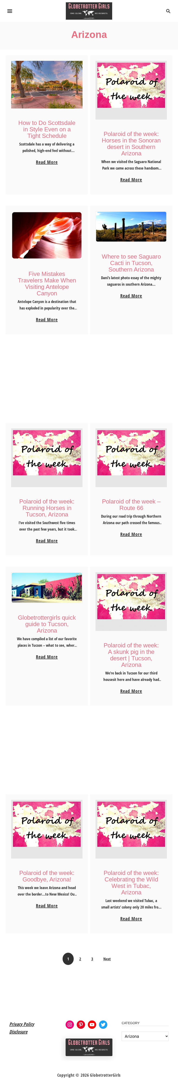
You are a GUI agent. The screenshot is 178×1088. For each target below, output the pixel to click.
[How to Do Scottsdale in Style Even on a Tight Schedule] (47, 84)
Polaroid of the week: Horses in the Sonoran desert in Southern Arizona (131, 143)
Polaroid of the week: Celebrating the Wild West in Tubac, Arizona (131, 882)
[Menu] (9, 11)
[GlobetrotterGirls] (89, 10)
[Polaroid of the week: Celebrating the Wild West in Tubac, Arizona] (131, 829)
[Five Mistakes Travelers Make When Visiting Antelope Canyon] (47, 235)
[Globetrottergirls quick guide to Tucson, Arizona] (47, 587)
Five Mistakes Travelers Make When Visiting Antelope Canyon (47, 283)
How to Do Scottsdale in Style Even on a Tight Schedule (46, 129)
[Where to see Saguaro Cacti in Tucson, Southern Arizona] (131, 226)
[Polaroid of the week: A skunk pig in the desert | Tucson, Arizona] (131, 601)
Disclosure (18, 1032)
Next (107, 958)
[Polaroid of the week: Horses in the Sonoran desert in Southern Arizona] (131, 90)
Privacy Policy (21, 1024)
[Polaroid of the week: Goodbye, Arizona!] (47, 829)
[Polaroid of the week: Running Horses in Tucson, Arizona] (47, 457)
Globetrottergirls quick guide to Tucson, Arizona (47, 624)
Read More (47, 162)
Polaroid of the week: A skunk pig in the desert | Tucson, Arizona (131, 655)
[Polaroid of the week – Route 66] (131, 457)
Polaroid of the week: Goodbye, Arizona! (46, 876)
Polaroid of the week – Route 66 (131, 504)
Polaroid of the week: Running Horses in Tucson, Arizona (46, 508)
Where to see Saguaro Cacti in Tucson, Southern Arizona (131, 263)
